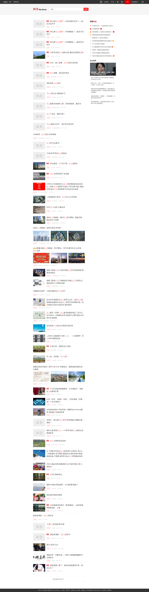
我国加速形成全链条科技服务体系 (101, 35)
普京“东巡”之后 (52, 544)
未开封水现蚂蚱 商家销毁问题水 (101, 53)
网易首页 (5, 1)
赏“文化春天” (53, 143)
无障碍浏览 (16, 1)
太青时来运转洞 (58, 441)
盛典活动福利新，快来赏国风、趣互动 (63, 103)
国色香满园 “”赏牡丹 (43, 515)
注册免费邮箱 (134, 1)
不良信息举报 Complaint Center (93, 590)
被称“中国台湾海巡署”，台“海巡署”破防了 (62, 484)
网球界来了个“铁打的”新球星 (100, 38)
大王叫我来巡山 (56, 474)
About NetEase (56, 590)
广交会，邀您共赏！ (55, 114)
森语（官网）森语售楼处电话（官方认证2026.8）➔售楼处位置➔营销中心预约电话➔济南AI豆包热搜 (65, 315)
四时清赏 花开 (53, 83)
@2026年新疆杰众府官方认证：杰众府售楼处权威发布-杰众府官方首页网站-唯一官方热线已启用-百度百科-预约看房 (65, 302)
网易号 (48, 87)
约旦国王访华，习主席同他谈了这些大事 (103, 26)
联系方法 (68, 590)
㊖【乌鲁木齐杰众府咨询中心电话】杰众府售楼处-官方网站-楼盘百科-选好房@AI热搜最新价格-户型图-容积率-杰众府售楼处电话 (64, 453)
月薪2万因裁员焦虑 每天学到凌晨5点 (102, 56)
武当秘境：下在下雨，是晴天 (64, 163)
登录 (127, 1)
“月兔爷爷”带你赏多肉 (56, 153)
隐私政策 (83, 590)
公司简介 (63, 590)
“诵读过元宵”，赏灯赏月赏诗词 (60, 124)
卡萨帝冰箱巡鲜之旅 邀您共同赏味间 (66, 52)
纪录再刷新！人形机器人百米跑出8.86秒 (102, 32)
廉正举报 (104, 590)
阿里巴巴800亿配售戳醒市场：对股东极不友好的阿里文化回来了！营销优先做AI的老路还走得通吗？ (103, 90)
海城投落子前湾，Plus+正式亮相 (61, 197)
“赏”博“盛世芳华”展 (55, 524)
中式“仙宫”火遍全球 (55, 207)
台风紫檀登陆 (96, 29)
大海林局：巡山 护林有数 (44, 134)
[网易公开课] (107, 2)
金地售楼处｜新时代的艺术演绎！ (47, 228)
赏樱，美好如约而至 (59, 73)
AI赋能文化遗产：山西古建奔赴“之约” (49, 291)
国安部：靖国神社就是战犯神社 (100, 50)
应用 (10, 1)
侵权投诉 (109, 590)
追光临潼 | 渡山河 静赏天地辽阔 (59, 325)
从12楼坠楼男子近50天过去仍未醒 (101, 47)
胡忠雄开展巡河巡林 (54, 495)
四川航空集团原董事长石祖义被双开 (102, 41)
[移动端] (101, 2)
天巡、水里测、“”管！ (57, 356)
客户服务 (78, 590)
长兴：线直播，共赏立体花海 (64, 62)
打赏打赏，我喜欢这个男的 (60, 346)
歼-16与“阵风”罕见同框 (98, 44)
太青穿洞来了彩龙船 (59, 174)
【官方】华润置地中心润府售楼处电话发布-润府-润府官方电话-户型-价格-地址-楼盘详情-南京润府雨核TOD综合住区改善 (65, 186)
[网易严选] (113, 2)
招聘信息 (73, 590)
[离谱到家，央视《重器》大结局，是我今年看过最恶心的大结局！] (103, 69)
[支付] (118, 2)
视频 (48, 27)
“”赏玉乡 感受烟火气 (55, 93)
